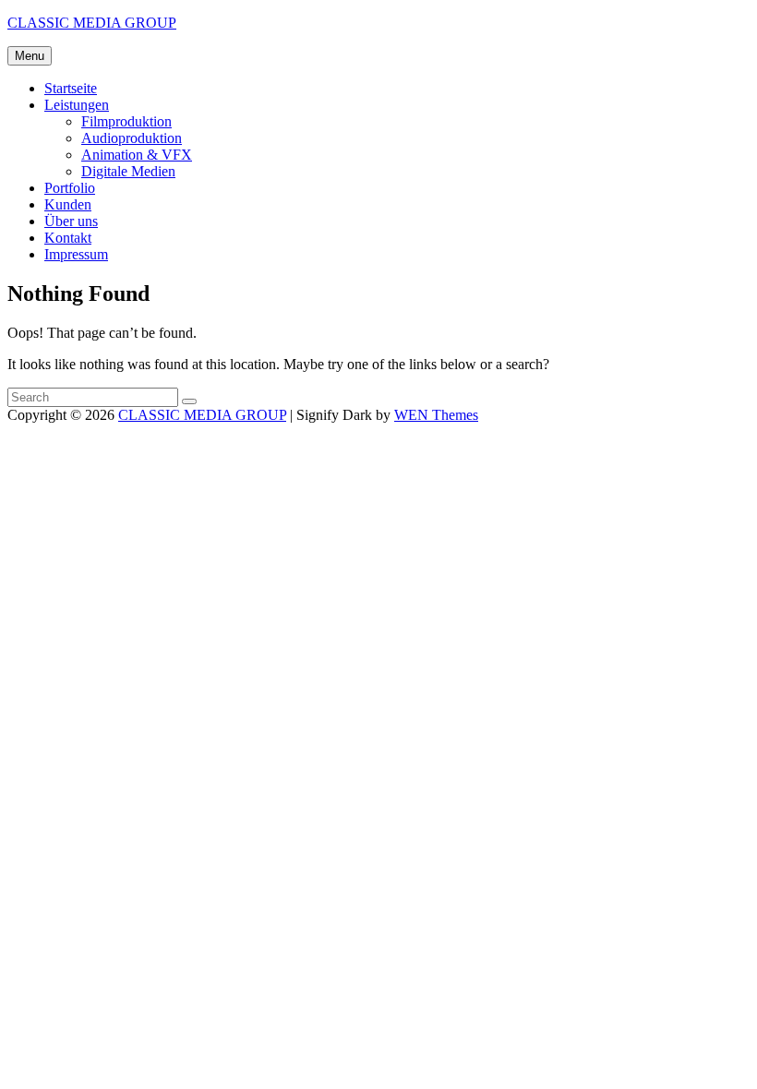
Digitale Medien (128, 171)
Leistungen (76, 105)
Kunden (67, 204)
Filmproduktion (126, 121)
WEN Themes (436, 415)
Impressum (76, 254)
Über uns (71, 221)
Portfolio (69, 188)
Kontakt (67, 237)
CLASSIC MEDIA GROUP (91, 22)
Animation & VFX (136, 154)
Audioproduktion (131, 138)
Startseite (70, 88)
